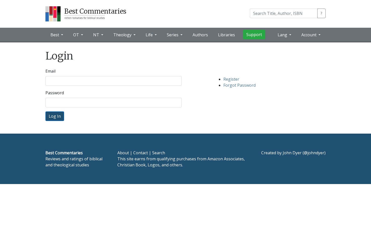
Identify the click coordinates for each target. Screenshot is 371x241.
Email (50, 71)
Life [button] (150, 35)
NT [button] (96, 35)
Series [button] (173, 35)
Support (254, 34)
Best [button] (55, 35)
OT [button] (76, 35)
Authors (200, 35)
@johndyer (314, 153)
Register (231, 79)
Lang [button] (283, 35)
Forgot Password (239, 85)
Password (54, 93)
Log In (55, 116)
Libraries (226, 35)
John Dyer (292, 153)
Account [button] (309, 35)
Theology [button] (122, 35)
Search (158, 153)
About (123, 153)
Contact (140, 153)
